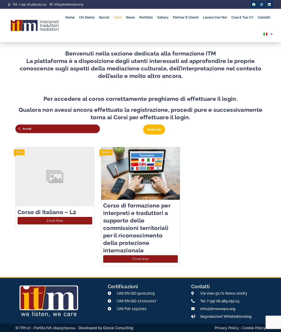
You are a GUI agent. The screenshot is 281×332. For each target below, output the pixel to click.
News (130, 17)
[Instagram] (261, 4)
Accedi (27, 128)
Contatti (264, 17)
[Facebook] (253, 4)
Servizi (104, 17)
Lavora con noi (215, 17)
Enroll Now (55, 220)
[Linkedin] (269, 4)
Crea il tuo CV (242, 17)
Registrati (154, 129)
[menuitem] (268, 34)
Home (70, 17)
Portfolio (146, 17)
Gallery (163, 17)
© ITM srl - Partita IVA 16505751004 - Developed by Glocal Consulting (74, 328)
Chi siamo (87, 17)
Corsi (118, 17)
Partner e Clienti (186, 17)
